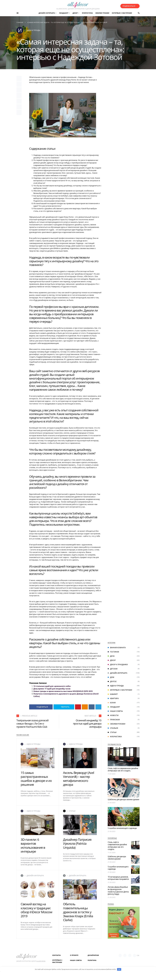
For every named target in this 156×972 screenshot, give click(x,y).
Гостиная (114, 652)
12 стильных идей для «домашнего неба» (52, 686)
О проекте (74, 955)
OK (119, 969)
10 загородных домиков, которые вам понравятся (118, 877)
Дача (112, 656)
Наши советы (116, 711)
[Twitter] (124, 955)
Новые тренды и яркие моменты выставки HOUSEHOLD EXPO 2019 (63, 691)
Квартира (114, 698)
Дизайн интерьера (118, 673)
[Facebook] (120, 955)
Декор (113, 660)
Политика (92, 960)
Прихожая (115, 719)
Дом (112, 677)
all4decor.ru (40, 961)
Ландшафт (115, 707)
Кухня (113, 703)
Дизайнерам (93, 955)
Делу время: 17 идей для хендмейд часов (51, 689)
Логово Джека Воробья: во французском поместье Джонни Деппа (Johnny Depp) (118, 890)
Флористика (116, 736)
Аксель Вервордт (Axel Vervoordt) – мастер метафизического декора (78, 778)
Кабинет (114, 694)
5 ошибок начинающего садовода (122, 828)
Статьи (113, 732)
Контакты (56, 955)
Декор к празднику (119, 664)
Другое (113, 681)
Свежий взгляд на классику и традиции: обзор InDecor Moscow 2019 (36, 910)
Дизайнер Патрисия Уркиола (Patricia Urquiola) (77, 843)
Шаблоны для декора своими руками (123, 799)
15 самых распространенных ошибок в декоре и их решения (36, 778)
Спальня (114, 728)
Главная (19, 22)
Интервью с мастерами (121, 690)
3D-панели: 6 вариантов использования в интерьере (33, 845)
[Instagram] (129, 955)
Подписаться (129, 6)
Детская (113, 669)
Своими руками (117, 724)
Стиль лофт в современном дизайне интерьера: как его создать (123, 769)
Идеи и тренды (117, 686)
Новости (114, 715)
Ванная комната (118, 647)
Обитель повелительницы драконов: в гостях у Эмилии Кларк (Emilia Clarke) (78, 912)
